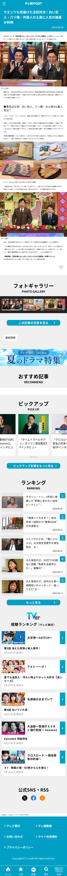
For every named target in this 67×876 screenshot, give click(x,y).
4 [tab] (36, 457)
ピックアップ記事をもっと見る (33, 466)
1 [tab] (30, 457)
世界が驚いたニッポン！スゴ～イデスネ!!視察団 (28, 256)
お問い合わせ (15, 836)
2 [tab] (32, 457)
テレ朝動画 (45, 826)
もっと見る (33, 602)
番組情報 (10, 337)
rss (42, 798)
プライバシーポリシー (20, 847)
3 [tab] (34, 457)
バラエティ (11, 815)
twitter (24, 798)
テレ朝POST (33, 3)
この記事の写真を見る (34, 323)
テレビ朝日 (13, 826)
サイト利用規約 (47, 836)
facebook (33, 798)
